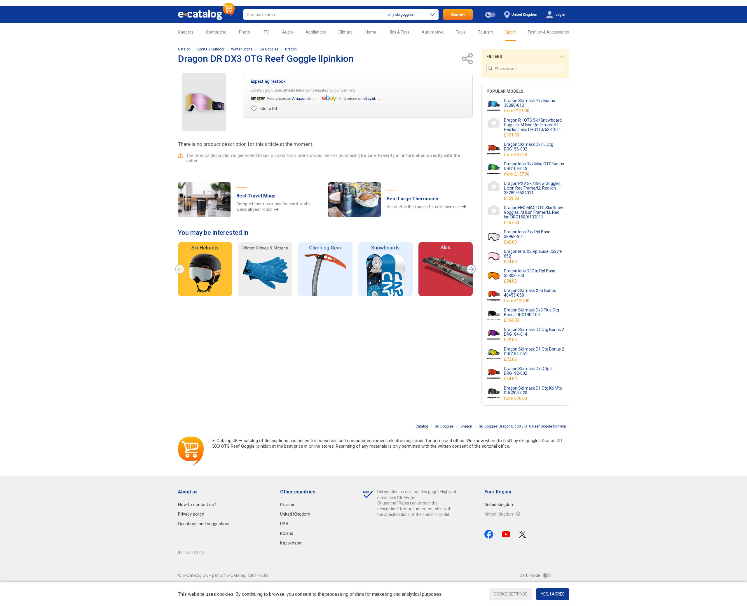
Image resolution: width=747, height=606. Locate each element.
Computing (216, 32)
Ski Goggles (268, 49)
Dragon (291, 49)
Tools (461, 32)
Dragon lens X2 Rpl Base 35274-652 (533, 253)
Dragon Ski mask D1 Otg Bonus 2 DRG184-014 (534, 332)
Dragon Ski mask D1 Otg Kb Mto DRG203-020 (533, 390)
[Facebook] (488, 534)
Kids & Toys (399, 32)
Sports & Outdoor (210, 49)
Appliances (316, 32)
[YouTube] (506, 534)
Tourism (485, 32)
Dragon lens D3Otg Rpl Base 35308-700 (529, 273)
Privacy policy (191, 514)
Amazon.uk (301, 98)
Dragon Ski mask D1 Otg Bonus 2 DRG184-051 (534, 351)
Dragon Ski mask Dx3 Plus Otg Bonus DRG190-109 (531, 312)
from (517, 110)
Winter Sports (242, 49)
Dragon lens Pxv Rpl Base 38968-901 (527, 234)
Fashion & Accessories (548, 32)
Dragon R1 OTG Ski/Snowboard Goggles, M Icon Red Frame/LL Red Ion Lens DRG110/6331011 (533, 125)
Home (370, 32)
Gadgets (185, 32)
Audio (287, 32)
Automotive (433, 32)
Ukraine (287, 504)
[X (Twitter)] (522, 534)
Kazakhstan (291, 543)
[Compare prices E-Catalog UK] (206, 14)
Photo (244, 32)
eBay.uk (369, 98)
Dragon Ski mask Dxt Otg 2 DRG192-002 (528, 371)
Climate (345, 32)
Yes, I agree (553, 594)
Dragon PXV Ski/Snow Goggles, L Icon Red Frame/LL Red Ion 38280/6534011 (532, 188)
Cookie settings (511, 594)
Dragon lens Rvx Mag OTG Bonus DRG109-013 (534, 166)
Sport (510, 32)
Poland (286, 533)
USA (284, 523)
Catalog (184, 49)
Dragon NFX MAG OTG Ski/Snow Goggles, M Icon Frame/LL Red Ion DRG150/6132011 (533, 212)
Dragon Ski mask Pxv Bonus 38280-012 (529, 103)
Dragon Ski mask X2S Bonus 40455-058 (530, 292)
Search (458, 14)
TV (266, 32)
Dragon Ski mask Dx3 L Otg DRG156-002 (528, 146)
